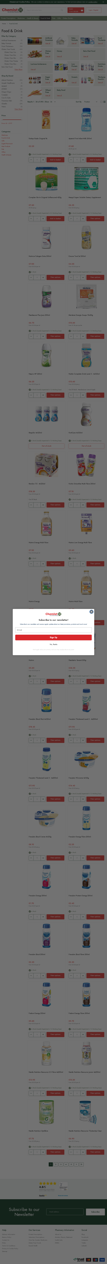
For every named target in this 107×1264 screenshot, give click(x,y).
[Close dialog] (91, 612)
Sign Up (53, 637)
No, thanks (53, 644)
